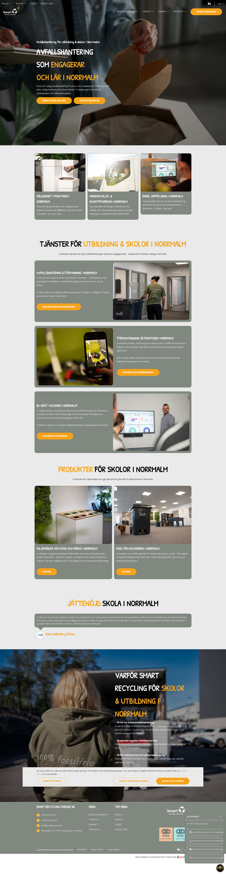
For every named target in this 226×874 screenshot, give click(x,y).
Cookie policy (97, 850)
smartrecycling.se (49, 820)
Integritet (82, 850)
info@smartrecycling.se (51, 825)
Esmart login (47, 4)
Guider (33, 4)
